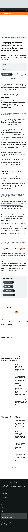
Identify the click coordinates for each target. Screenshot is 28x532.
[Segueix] (11, 74)
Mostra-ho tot (14, 467)
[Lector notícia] (18, 74)
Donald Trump (7, 290)
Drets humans (7, 294)
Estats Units (6, 74)
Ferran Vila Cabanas (19, 385)
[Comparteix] (25, 74)
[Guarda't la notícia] (22, 74)
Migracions (7, 286)
